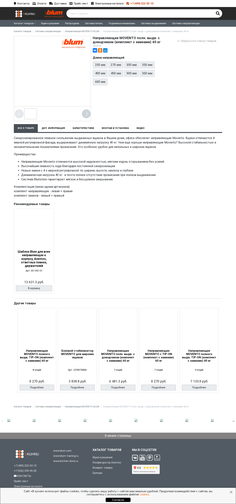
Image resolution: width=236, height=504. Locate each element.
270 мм (116, 65)
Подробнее (37, 387)
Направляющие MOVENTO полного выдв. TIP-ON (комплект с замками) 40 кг (199, 355)
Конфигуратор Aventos (107, 462)
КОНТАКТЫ (24, 475)
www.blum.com (62, 450)
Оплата (41, 3)
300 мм (131, 65)
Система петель (94, 23)
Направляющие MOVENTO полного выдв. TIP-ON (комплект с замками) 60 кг (37, 355)
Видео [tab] (141, 128)
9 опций (199, 369)
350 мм (147, 65)
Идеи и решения (50, 23)
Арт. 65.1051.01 (34, 270)
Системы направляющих (186, 23)
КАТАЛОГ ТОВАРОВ (107, 450)
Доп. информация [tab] (53, 128)
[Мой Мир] (105, 50)
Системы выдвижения (153, 23)
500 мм (131, 73)
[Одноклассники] (100, 50)
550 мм (147, 73)
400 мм (100, 73)
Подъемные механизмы (122, 23)
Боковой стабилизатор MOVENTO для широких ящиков (77, 354)
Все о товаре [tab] (26, 128)
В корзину (34, 288)
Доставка (60, 3)
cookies (144, 494)
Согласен (118, 499)
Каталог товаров (24, 23)
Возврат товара (102, 467)
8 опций (37, 369)
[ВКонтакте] (95, 50)
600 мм (100, 82)
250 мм (100, 65)
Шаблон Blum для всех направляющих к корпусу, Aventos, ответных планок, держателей (34, 259)
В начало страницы (118, 435)
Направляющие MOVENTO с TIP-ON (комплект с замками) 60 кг (158, 355)
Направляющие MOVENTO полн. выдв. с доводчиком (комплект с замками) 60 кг (118, 355)
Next (233, 420)
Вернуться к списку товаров (196, 41)
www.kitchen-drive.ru (65, 461)
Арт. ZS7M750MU (77, 369)
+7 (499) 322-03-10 (141, 3)
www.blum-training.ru (66, 455)
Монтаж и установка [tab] (115, 128)
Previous (3, 420)
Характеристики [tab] (83, 128)
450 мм (116, 73)
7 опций (118, 369)
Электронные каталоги (109, 3)
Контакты (23, 3)
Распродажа (72, 23)
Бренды (97, 472)
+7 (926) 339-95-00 (25, 470)
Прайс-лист (81, 3)
